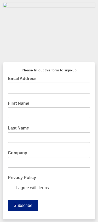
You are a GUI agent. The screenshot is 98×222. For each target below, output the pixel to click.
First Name (18, 103)
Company (17, 153)
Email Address (24, 78)
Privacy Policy (22, 177)
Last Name (18, 128)
